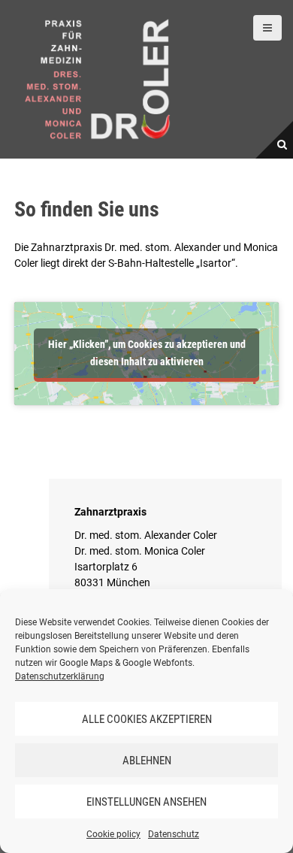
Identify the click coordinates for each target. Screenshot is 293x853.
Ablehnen (146, 760)
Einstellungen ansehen (146, 802)
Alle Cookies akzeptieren (147, 719)
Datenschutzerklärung (59, 676)
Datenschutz (173, 834)
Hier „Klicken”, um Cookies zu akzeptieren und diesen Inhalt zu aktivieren (147, 353)
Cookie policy (113, 834)
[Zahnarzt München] (98, 78)
